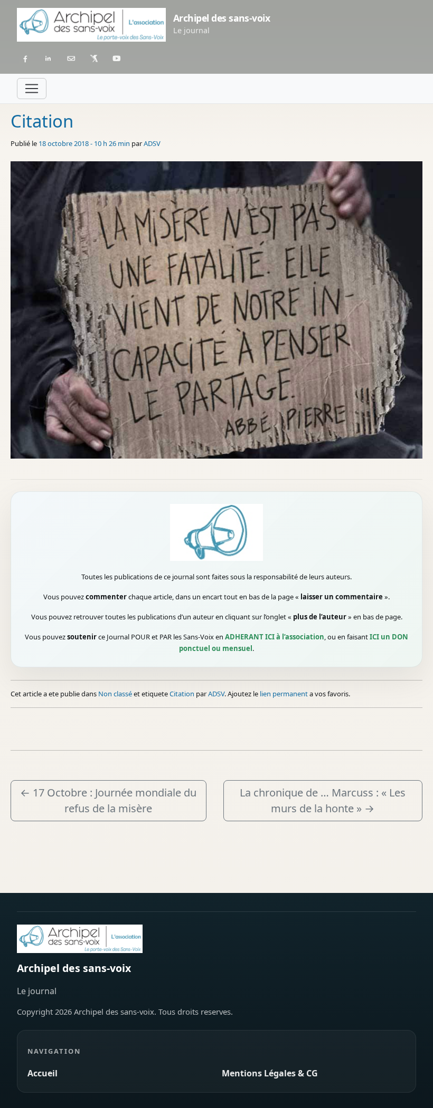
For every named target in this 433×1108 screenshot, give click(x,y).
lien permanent (284, 693)
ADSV (152, 143)
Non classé (115, 693)
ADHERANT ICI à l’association (274, 637)
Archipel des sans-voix (74, 968)
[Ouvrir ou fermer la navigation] (31, 88)
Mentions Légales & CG (270, 1073)
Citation (182, 693)
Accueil (42, 1073)
